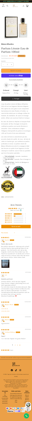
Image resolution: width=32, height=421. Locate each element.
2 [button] (15, 345)
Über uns (27, 401)
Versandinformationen (16, 393)
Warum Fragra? (27, 396)
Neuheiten (5, 403)
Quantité (3, 61)
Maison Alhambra (7, 44)
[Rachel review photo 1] (5, 264)
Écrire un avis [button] (16, 226)
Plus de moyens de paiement (16, 79)
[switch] (28, 410)
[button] (3, 6)
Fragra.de (9, 374)
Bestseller (5, 401)
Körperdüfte (5, 398)
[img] (5, 237)
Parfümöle (5, 399)
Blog (16, 402)
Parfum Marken (27, 399)
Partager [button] (17, 98)
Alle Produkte (5, 396)
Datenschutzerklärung (16, 398)
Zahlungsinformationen (16, 395)
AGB (16, 400)
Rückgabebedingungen (16, 397)
